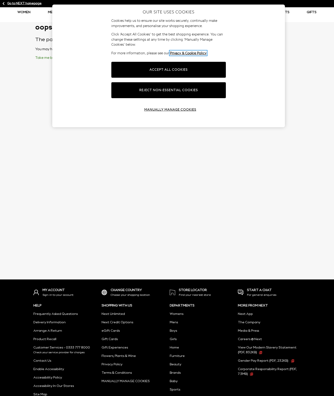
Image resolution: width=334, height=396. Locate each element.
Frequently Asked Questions (55, 314)
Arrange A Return (47, 330)
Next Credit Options (117, 322)
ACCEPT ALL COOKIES (169, 69)
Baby (174, 381)
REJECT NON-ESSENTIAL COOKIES (168, 90)
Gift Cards (110, 339)
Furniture (177, 356)
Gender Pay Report (263, 360)
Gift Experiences (115, 347)
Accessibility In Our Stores (53, 386)
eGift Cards (111, 330)
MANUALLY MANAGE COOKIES (126, 381)
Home (174, 347)
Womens (176, 314)
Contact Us (42, 360)
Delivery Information (49, 322)
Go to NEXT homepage (24, 3)
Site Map (40, 394)
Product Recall (44, 339)
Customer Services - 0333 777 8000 (61, 347)
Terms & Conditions (117, 372)
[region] (168, 66)
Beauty (175, 364)
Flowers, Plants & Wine (119, 356)
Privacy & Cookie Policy (188, 53)
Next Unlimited (113, 314)
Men (51, 12)
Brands (175, 372)
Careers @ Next (250, 339)
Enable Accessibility (48, 369)
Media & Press (248, 330)
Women (23, 12)
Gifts (312, 12)
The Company (249, 322)
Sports (175, 389)
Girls (173, 339)
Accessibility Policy (47, 377)
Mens (174, 322)
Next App (245, 314)
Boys (173, 330)
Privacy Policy (112, 364)
